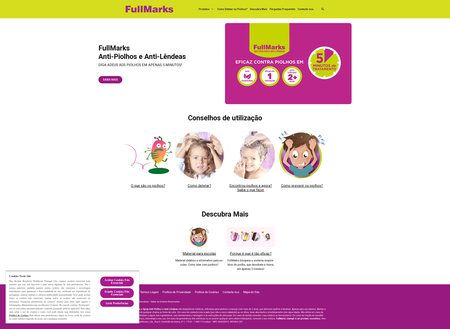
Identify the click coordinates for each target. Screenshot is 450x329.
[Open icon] (322, 9)
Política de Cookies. (19, 315)
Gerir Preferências (117, 303)
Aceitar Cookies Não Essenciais (117, 281)
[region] (72, 297)
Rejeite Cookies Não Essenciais (117, 293)
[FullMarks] (149, 9)
